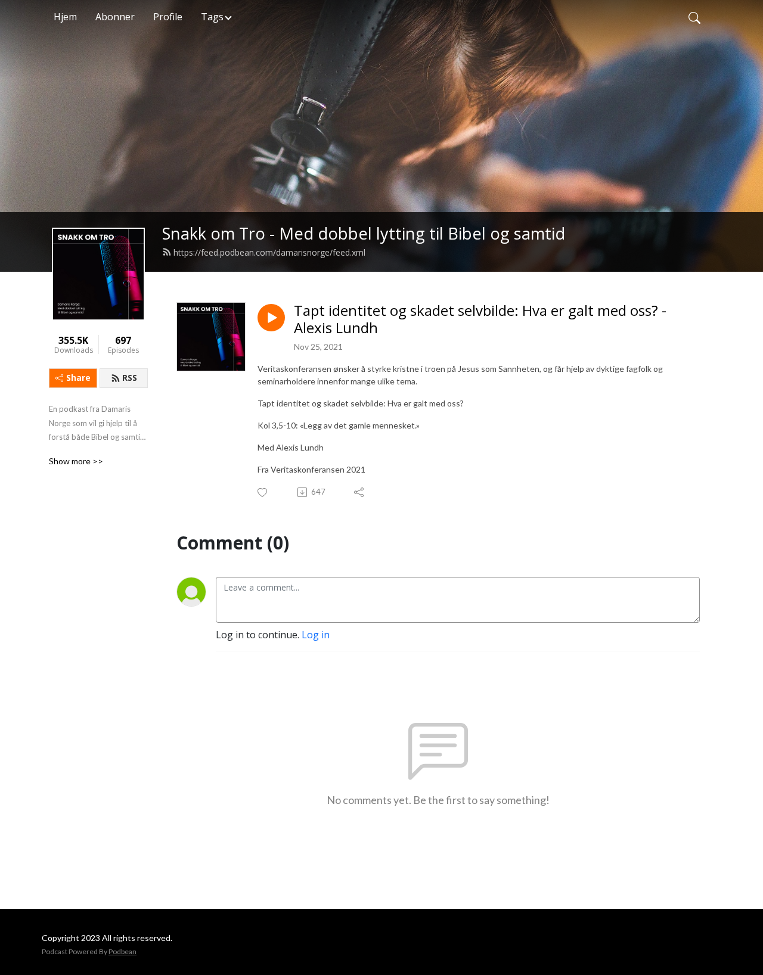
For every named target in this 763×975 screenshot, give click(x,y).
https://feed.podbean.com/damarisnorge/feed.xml (269, 252)
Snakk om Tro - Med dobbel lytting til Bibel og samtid (363, 233)
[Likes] (263, 492)
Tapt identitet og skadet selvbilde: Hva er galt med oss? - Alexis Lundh (480, 319)
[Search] (694, 17)
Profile (167, 16)
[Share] (360, 492)
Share (78, 377)
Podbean (122, 951)
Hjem (65, 16)
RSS (129, 377)
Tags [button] (212, 16)
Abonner (115, 16)
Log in (316, 634)
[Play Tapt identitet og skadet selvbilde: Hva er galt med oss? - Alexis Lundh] (271, 317)
